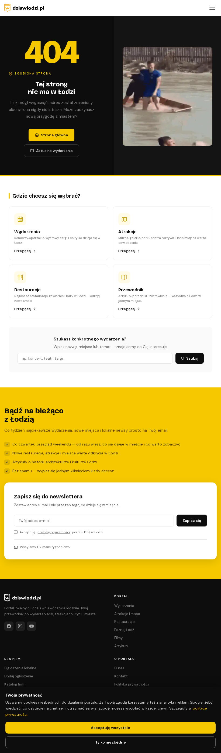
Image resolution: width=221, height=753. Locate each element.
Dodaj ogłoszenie (18, 676)
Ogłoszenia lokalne (20, 668)
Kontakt (120, 676)
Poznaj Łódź (124, 629)
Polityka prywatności (131, 684)
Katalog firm (14, 684)
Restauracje (124, 621)
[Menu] (212, 8)
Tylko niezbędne (110, 742)
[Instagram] (20, 626)
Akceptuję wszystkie (110, 727)
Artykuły (121, 646)
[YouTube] (31, 626)
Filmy (118, 638)
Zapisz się (191, 520)
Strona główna (54, 135)
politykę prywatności (53, 532)
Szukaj (192, 358)
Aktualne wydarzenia (54, 150)
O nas (119, 668)
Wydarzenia (124, 605)
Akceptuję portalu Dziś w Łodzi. (61, 532)
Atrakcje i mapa (127, 614)
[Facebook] (8, 626)
